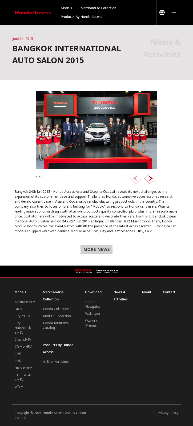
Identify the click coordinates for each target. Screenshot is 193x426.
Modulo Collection (57, 316)
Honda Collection (56, 309)
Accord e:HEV (25, 301)
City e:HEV (22, 316)
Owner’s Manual (91, 323)
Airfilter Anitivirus (56, 361)
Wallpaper (92, 313)
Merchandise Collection (98, 8)
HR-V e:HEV (23, 367)
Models (66, 8)
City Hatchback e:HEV (23, 328)
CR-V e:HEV (23, 346)
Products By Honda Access (81, 16)
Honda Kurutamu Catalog (56, 325)
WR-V (19, 386)
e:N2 (18, 360)
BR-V (18, 309)
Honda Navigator (93, 304)
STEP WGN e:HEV (23, 377)
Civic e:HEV (23, 339)
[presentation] (136, 178)
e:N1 (18, 353)
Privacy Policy (168, 412)
